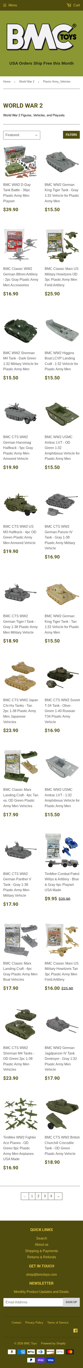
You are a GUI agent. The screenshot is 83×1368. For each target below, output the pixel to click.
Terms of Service (57, 1322)
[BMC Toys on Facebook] (75, 1331)
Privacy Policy (34, 1322)
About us (41, 1244)
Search (41, 1238)
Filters (71, 134)
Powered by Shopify (53, 1343)
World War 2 (26, 81)
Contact (16, 1322)
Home (6, 81)
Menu (13, 5)
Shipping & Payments (41, 1251)
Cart (76, 5)
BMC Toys (30, 1343)
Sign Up (71, 1302)
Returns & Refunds (41, 1257)
